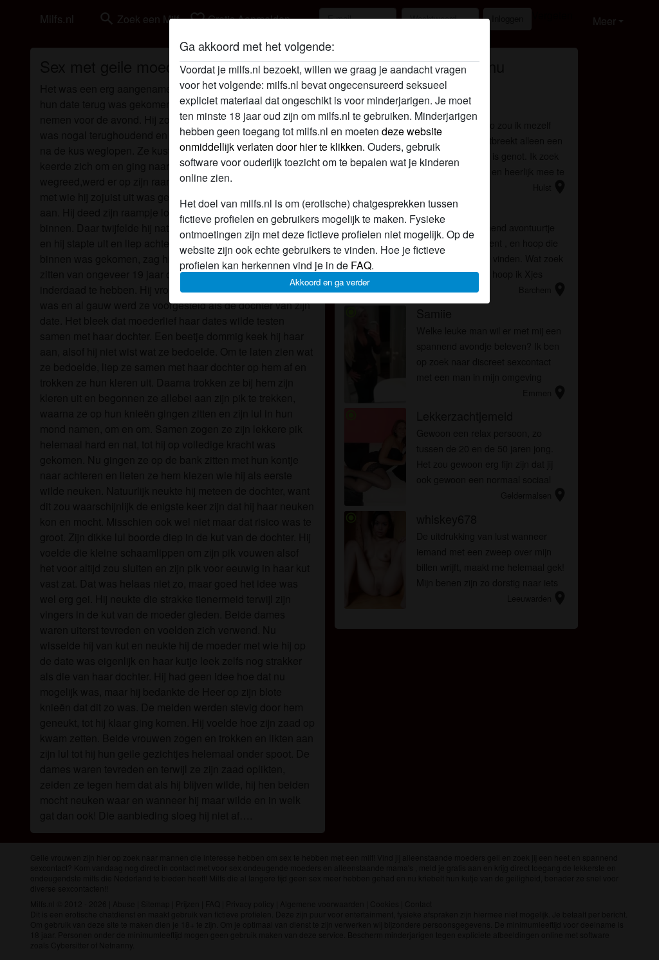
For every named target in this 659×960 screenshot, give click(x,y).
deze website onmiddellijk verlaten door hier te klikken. (311, 139)
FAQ (361, 265)
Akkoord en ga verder (329, 282)
